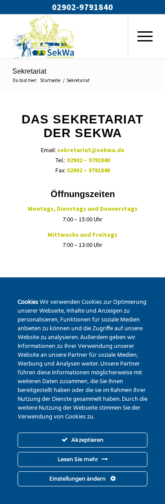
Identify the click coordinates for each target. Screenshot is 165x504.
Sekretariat (29, 71)
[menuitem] (140, 37)
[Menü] (140, 37)
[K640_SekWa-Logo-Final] (68, 37)
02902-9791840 (82, 6)
